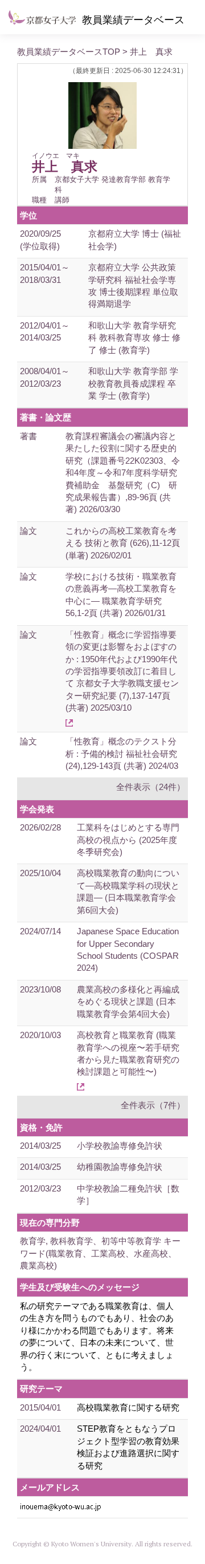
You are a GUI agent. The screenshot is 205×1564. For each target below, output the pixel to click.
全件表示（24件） (150, 787)
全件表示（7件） (153, 1105)
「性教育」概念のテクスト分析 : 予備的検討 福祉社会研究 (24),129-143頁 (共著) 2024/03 (121, 753)
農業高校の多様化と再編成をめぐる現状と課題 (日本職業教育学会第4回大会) (128, 1001)
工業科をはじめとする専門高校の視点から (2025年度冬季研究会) (128, 839)
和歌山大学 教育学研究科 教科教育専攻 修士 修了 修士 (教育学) (134, 338)
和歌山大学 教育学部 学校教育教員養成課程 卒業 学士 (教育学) (133, 383)
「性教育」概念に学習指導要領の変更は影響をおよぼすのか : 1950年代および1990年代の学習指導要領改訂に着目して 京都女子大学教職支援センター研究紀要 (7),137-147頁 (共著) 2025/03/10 (122, 671)
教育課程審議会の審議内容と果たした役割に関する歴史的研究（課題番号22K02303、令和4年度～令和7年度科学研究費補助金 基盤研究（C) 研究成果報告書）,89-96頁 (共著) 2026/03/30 (122, 472)
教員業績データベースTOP (68, 51)
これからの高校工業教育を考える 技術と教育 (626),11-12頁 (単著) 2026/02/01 (122, 543)
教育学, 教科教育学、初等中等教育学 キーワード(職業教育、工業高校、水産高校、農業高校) (100, 1253)
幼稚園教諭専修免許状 (119, 1167)
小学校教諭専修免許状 (119, 1145)
